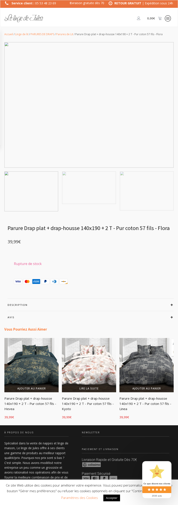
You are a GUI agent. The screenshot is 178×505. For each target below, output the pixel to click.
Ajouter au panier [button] (31, 388)
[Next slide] (173, 381)
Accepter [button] (111, 498)
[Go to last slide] (4, 381)
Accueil (8, 34)
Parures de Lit (64, 34)
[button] (31, 191)
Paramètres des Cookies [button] (79, 497)
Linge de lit (21, 34)
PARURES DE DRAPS (42, 34)
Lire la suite (89, 388)
